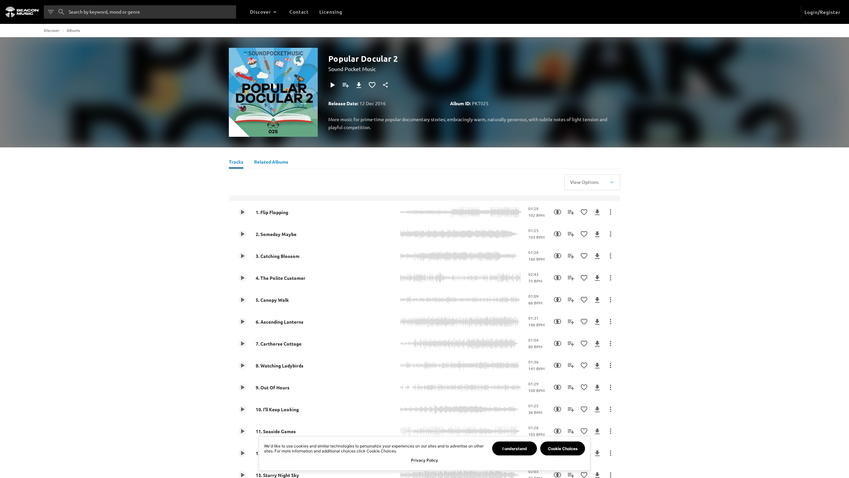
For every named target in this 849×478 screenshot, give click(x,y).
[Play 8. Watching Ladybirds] (242, 365)
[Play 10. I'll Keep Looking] (242, 409)
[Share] (385, 85)
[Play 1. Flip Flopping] (242, 212)
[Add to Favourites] (372, 85)
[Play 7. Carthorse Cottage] (242, 344)
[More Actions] (611, 212)
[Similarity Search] (557, 212)
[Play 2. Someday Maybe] (242, 234)
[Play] (332, 85)
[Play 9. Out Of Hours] (242, 387)
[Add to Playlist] (346, 85)
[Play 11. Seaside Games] (242, 431)
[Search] (61, 12)
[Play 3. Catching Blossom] (242, 256)
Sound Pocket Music (352, 68)
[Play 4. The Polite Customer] (242, 278)
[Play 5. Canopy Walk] (242, 300)
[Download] (359, 85)
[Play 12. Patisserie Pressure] (242, 453)
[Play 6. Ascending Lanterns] (242, 322)
